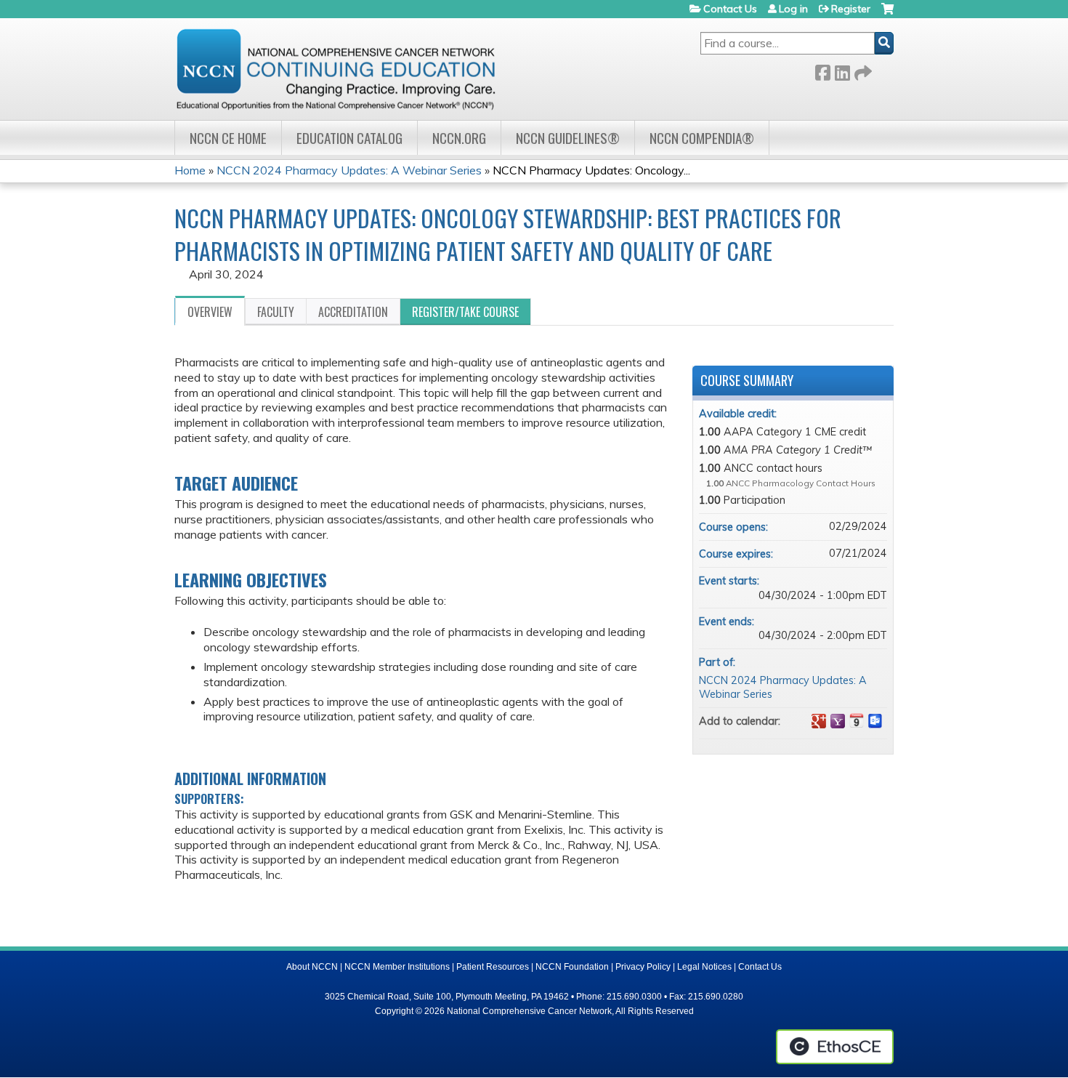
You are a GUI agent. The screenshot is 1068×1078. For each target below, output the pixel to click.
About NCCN (312, 967)
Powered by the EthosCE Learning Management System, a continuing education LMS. (835, 1046)
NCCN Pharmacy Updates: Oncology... (591, 170)
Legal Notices (704, 967)
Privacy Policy (643, 967)
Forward (861, 70)
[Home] (335, 69)
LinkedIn (842, 70)
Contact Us (730, 9)
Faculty (275, 312)
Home (190, 170)
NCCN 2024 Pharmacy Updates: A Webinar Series (349, 170)
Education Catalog (349, 137)
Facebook (822, 70)
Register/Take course (465, 312)
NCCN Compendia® (702, 137)
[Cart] (887, 14)
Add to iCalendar (856, 720)
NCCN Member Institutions (397, 967)
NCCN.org (459, 137)
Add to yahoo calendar (837, 721)
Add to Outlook (875, 721)
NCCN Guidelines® (568, 137)
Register (850, 9)
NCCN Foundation (572, 967)
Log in (793, 9)
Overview (209, 312)
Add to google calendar (819, 721)
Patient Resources (492, 967)
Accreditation (353, 312)
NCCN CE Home (228, 137)
